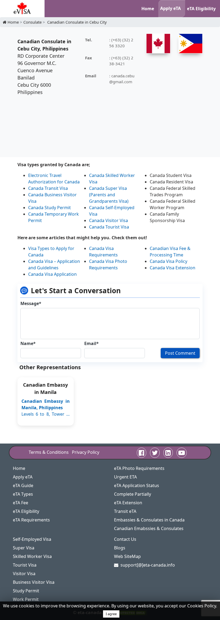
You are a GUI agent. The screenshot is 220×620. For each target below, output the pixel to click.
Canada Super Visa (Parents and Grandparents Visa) (109, 194)
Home (147, 9)
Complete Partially (132, 494)
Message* (30, 303)
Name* (28, 343)
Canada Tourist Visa (109, 227)
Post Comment (180, 353)
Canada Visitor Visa (108, 220)
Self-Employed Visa (32, 539)
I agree (111, 613)
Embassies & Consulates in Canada (149, 520)
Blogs (119, 548)
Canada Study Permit (49, 208)
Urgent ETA (125, 477)
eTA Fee (20, 503)
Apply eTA (170, 8)
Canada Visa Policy (168, 261)
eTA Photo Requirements (139, 468)
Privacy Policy (85, 452)
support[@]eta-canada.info (147, 565)
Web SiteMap (127, 556)
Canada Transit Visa (48, 188)
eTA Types (23, 494)
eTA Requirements (31, 520)
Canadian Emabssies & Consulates (149, 528)
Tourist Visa (24, 565)
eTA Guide (23, 485)
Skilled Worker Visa (32, 556)
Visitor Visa (24, 574)
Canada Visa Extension (172, 268)
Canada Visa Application (52, 274)
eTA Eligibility (201, 9)
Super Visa (23, 548)
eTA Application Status (136, 485)
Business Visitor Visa (33, 582)
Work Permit (26, 599)
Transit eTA (125, 511)
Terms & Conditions (49, 452)
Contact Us (125, 539)
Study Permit (26, 591)
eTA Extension (128, 503)
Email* (91, 343)
